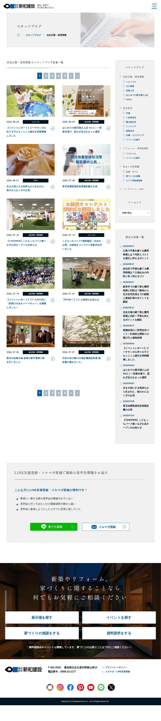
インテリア (131, 126)
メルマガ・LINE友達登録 (117, 671)
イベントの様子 (133, 140)
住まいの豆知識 (131, 166)
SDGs (129, 99)
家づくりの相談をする (42, 633)
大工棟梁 (130, 86)
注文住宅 (127, 108)
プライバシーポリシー (116, 667)
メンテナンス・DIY (133, 189)
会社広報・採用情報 (133, 76)
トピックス (131, 82)
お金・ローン (132, 172)
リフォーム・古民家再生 (136, 148)
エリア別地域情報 (134, 180)
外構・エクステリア (135, 135)
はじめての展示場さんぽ (137, 95)
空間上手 (130, 91)
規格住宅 (130, 131)
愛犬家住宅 (131, 122)
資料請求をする (119, 633)
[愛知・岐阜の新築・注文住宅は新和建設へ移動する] (18, 35)
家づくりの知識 (133, 176)
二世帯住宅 (131, 118)
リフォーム (131, 153)
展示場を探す (42, 617)
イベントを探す (119, 617)
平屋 (128, 113)
